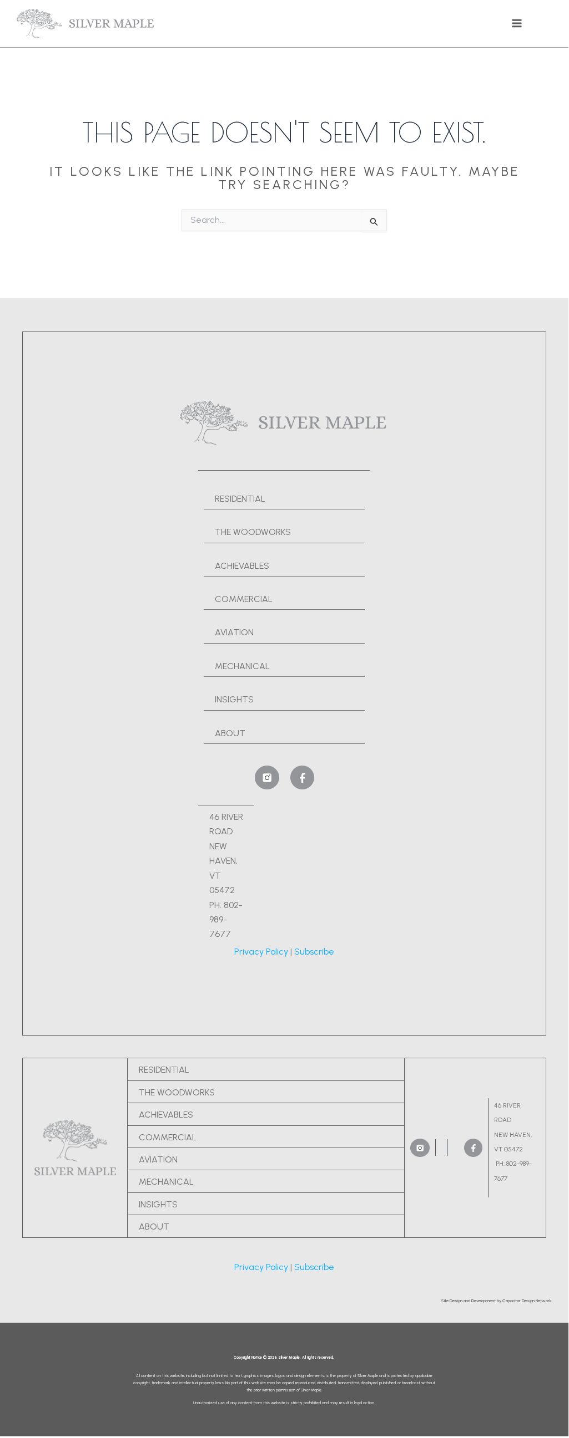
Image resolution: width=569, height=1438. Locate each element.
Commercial (244, 599)
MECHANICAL (242, 666)
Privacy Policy (261, 951)
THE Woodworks (253, 532)
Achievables (242, 565)
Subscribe (314, 951)
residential (240, 498)
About (230, 733)
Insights (234, 699)
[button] (496, 1300)
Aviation (234, 632)
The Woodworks (177, 1092)
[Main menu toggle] (517, 23)
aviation (158, 1159)
